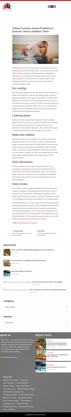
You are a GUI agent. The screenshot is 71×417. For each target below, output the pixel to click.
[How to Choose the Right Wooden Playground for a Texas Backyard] (41, 344)
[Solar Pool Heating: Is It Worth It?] (41, 367)
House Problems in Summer (27, 223)
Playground (50, 341)
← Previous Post (22, 233)
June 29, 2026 (51, 347)
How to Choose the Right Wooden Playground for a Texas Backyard (33, 250)
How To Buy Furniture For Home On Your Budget (47, 282)
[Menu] (35, 14)
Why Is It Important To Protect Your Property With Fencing (47, 290)
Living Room (50, 352)
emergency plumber (36, 216)
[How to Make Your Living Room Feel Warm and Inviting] (41, 355)
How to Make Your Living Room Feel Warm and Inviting (29, 260)
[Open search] (17, 18)
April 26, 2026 (51, 369)
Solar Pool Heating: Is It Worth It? (22, 271)
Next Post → (46, 233)
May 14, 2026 (51, 358)
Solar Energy (50, 364)
